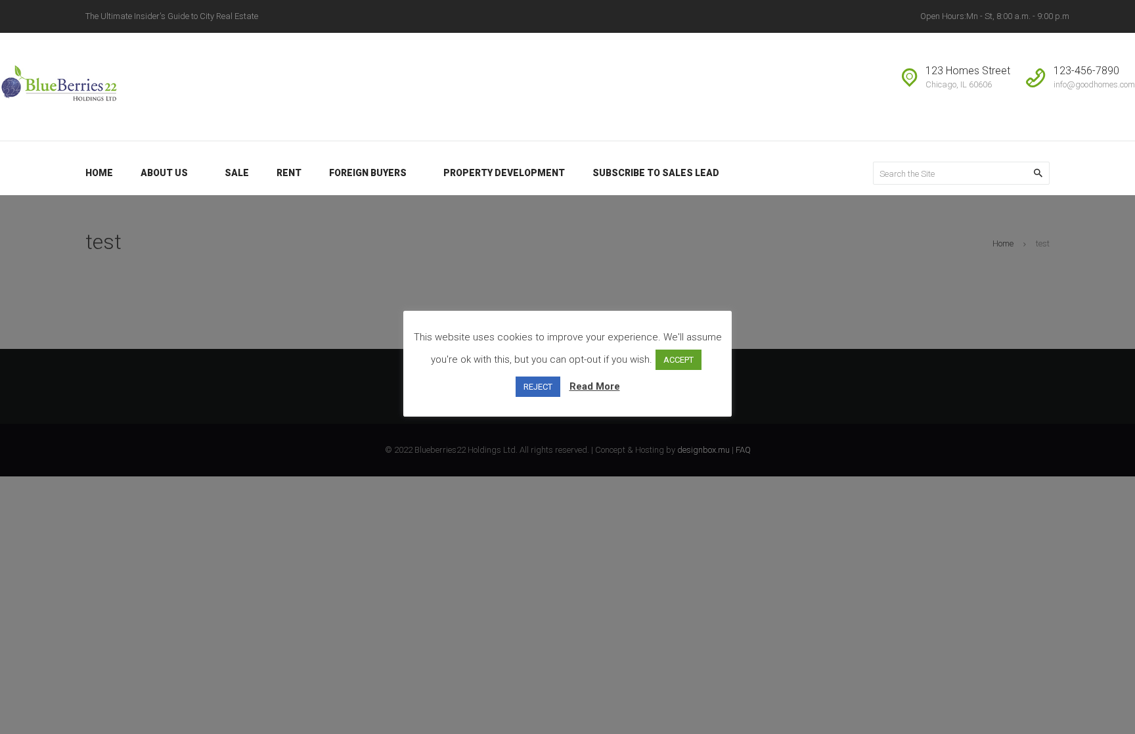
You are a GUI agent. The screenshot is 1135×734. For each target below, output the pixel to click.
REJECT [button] (537, 387)
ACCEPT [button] (678, 360)
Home (1002, 243)
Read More (594, 386)
